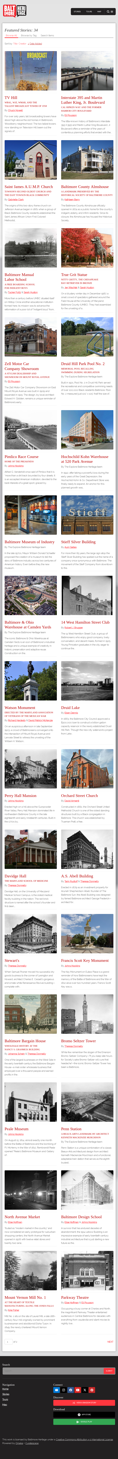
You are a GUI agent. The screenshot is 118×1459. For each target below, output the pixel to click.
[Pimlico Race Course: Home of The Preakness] (31, 429)
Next (110, 1341)
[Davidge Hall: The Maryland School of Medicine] (31, 849)
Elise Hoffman (15, 1222)
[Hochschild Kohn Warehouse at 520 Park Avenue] (87, 429)
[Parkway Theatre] (87, 1270)
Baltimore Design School (81, 1217)
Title (15, 43)
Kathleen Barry (72, 199)
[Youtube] (78, 1390)
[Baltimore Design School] (87, 1190)
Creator (22, 43)
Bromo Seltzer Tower (78, 1041)
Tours (89, 12)
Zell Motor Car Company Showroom (27, 370)
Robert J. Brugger (74, 627)
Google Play (86, 1422)
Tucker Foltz (14, 292)
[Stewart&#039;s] (31, 933)
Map (99, 12)
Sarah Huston (31, 292)
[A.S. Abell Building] (87, 849)
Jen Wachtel (71, 287)
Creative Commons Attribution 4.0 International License (84, 1439)
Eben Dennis (71, 712)
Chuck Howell (15, 110)
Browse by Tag (29, 35)
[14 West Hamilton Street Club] (87, 595)
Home (5, 1389)
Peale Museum (16, 1129)
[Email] (56, 1390)
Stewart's (12, 960)
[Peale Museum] (31, 1102)
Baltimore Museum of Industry (30, 542)
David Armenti (72, 800)
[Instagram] (63, 1390)
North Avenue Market (22, 1217)
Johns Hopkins (16, 465)
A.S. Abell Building (77, 876)
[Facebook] (70, 1390)
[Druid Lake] (87, 680)
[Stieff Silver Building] (87, 515)
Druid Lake (70, 707)
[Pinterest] (92, 1390)
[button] (110, 12)
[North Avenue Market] (31, 1190)
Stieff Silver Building (78, 542)
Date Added (36, 43)
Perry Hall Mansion (20, 795)
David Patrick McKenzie (40, 720)
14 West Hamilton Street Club (85, 622)
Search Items (47, 35)
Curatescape (32, 1443)
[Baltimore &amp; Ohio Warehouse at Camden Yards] (31, 595)
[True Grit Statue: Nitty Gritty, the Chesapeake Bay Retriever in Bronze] (87, 248)
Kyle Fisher (13, 1310)
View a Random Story (86, 1403)
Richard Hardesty (17, 720)
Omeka (19, 1443)
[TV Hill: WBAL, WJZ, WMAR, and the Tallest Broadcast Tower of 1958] (31, 70)
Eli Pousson (71, 115)
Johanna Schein (16, 1053)
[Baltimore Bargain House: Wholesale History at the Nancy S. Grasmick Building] (31, 1014)
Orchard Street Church (79, 795)
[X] (85, 1390)
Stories (77, 12)
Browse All (11, 35)
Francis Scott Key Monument (85, 960)
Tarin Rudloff (71, 881)
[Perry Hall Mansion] (31, 768)
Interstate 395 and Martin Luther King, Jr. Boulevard (83, 103)
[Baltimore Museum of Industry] (31, 515)
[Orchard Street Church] (87, 768)
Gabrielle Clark (16, 199)
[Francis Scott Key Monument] (87, 933)
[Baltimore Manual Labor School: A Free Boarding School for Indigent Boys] (31, 248)
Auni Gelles (71, 547)
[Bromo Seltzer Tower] (87, 1014)
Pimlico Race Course (22, 458)
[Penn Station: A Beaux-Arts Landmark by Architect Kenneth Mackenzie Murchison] (87, 1102)
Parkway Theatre (75, 1297)
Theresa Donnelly (17, 885)
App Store (86, 1415)
